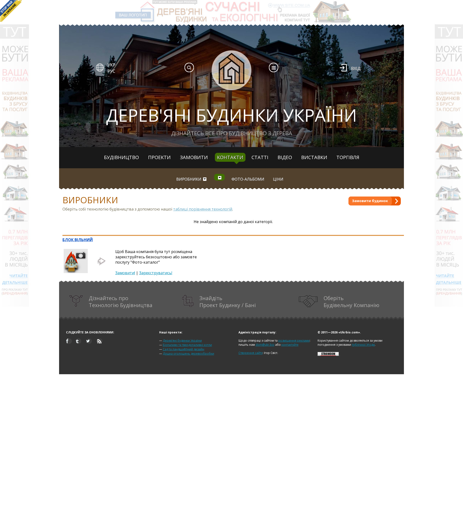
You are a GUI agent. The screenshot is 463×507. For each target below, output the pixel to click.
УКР (111, 65)
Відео (285, 157)
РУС (111, 71)
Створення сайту (250, 353)
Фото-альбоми (248, 179)
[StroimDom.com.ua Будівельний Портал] (328, 355)
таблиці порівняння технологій (202, 209)
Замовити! (125, 272)
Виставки (314, 157)
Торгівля (347, 157)
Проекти (159, 157)
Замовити (194, 157)
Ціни (278, 179)
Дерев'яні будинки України (182, 340)
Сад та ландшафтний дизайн (183, 349)
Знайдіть (227, 302)
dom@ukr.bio (265, 345)
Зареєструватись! (155, 272)
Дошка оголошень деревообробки (188, 354)
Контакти (230, 157)
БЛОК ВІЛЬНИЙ (77, 239)
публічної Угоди (363, 345)
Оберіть (351, 302)
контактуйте (290, 345)
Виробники (188, 179)
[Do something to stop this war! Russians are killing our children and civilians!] (11, 11)
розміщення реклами (294, 340)
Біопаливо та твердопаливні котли (187, 345)
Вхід (356, 68)
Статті (260, 157)
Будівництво (121, 157)
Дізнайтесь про (120, 302)
